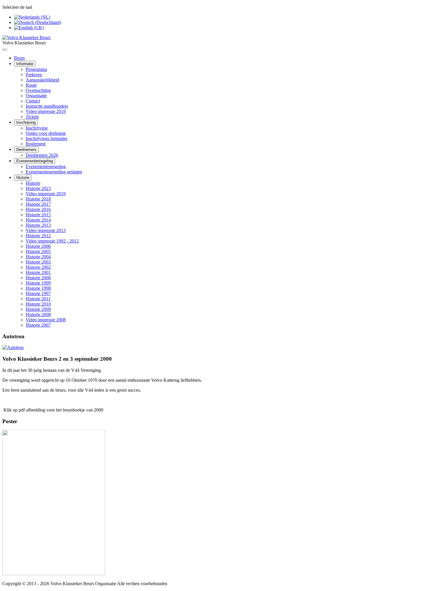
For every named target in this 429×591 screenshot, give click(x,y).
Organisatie (36, 95)
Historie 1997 (38, 293)
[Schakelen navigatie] (4, 49)
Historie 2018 (38, 198)
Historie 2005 (38, 251)
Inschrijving (26, 122)
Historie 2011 (38, 298)
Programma (36, 69)
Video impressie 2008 (46, 319)
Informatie (24, 64)
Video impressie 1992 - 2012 (52, 240)
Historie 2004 (38, 256)
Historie (22, 177)
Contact (33, 100)
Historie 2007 (38, 324)
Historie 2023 (38, 188)
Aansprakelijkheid (42, 79)
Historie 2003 (38, 261)
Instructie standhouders (47, 106)
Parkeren (34, 74)
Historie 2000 (38, 277)
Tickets (32, 116)
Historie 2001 (38, 272)
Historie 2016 (38, 209)
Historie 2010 (38, 303)
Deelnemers (26, 149)
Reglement (36, 143)
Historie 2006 (38, 246)
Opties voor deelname (46, 133)
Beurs (19, 57)
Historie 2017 (38, 204)
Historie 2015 (38, 214)
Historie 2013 (38, 225)
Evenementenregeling (34, 161)
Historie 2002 (38, 267)
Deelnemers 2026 (42, 155)
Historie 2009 (38, 309)
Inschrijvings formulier (46, 138)
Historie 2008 (38, 314)
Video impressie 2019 (46, 111)
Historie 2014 (38, 219)
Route (31, 85)
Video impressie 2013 (46, 230)
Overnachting (38, 90)
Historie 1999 (38, 282)
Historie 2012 (38, 235)
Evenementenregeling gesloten (54, 171)
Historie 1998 (38, 288)
